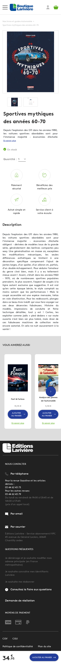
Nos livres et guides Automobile (17, 21)
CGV (5, 638)
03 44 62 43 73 (13, 487)
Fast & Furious (18, 399)
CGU (15, 638)
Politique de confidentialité (18, 646)
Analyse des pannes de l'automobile (48, 399)
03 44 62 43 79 (13, 494)
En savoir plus (9, 140)
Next (51, 391)
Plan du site (44, 646)
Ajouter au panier (42, 657)
